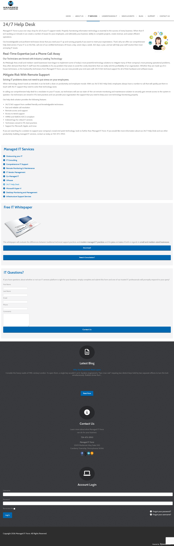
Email (5, 298)
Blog (141, 16)
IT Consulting (11, 160)
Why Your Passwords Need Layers (87, 370)
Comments (7, 311)
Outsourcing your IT (14, 156)
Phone (5, 305)
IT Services (92, 16)
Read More (87, 393)
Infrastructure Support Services (18, 196)
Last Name (7, 291)
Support (151, 16)
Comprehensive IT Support (17, 164)
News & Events (128, 16)
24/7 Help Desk (12, 184)
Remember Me (8, 508)
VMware (9, 180)
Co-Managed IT (12, 176)
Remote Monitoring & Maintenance (20, 168)
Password (6, 499)
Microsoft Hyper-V (13, 188)
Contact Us (165, 16)
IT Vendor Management (15, 172)
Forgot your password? (161, 511)
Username (6, 490)
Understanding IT (109, 16)
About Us (79, 16)
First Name (7, 284)
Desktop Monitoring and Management (21, 192)
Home (68, 16)
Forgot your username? (161, 514)
